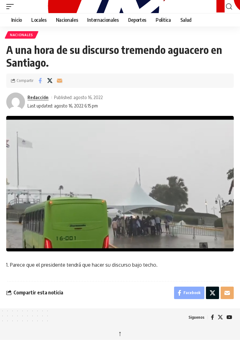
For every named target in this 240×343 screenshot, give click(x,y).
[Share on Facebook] (40, 81)
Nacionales (21, 35)
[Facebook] (212, 317)
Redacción (38, 97)
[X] (220, 317)
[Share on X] (49, 81)
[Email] (59, 81)
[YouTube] (229, 317)
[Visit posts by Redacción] (15, 102)
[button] (11, 6)
